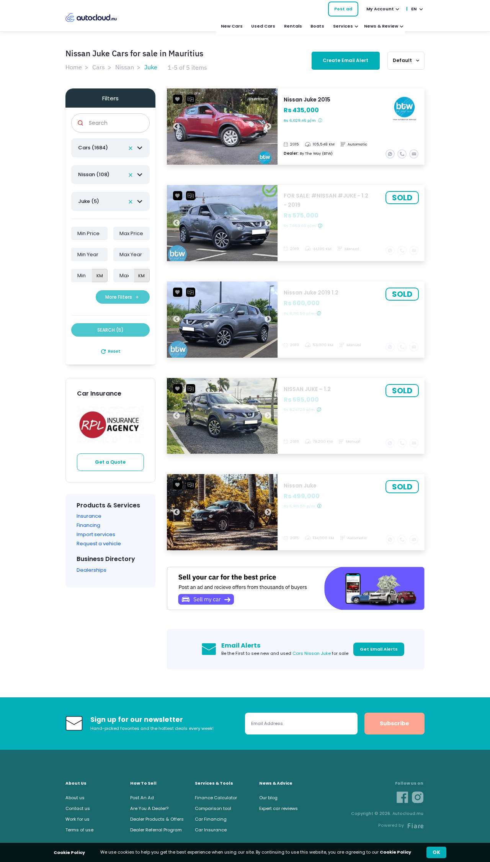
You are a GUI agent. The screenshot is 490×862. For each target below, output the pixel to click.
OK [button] (436, 852)
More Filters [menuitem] (122, 297)
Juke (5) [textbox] (88, 201)
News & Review (381, 26)
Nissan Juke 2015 (296, 126)
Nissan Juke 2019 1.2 (296, 319)
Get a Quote (110, 462)
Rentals (293, 26)
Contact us (77, 808)
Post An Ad (142, 798)
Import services (96, 534)
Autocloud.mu (91, 17)
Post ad (343, 9)
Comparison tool (213, 808)
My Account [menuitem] (380, 9)
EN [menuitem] (413, 9)
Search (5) (110, 330)
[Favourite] (177, 99)
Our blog (268, 798)
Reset (110, 351)
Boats (317, 26)
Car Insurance (211, 830)
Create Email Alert (345, 60)
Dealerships (91, 570)
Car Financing (211, 819)
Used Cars (263, 26)
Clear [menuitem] (130, 148)
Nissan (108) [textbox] (93, 174)
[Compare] (190, 99)
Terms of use (79, 830)
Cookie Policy (395, 852)
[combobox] (110, 147)
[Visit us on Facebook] (402, 797)
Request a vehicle (99, 543)
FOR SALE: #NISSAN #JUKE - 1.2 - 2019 (296, 223)
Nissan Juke (296, 512)
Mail (413, 154)
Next (268, 127)
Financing (88, 525)
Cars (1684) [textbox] (93, 147)
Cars (98, 67)
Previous (176, 127)
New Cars (232, 26)
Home (73, 67)
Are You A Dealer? (149, 808)
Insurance (89, 516)
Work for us (77, 819)
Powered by (391, 825)
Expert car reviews (278, 808)
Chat (390, 154)
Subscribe (394, 723)
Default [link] (407, 60)
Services (343, 26)
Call (402, 154)
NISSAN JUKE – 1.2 (296, 416)
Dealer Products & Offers (157, 819)
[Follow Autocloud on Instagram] (417, 797)
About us (75, 798)
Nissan (124, 67)
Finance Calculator (216, 798)
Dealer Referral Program (156, 830)
